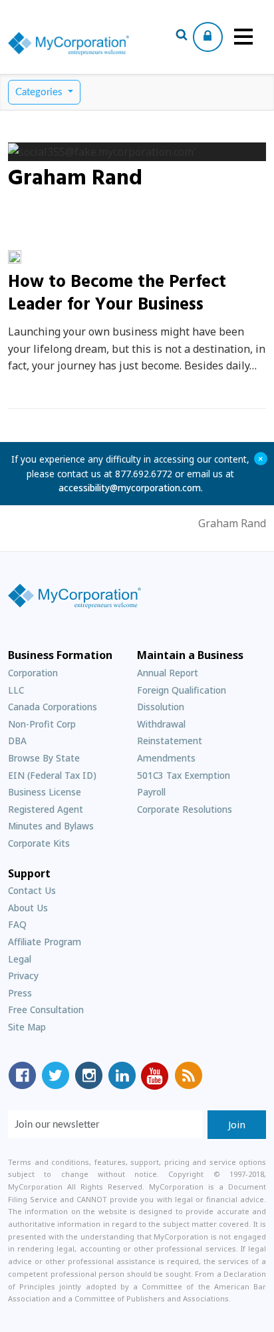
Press (20, 993)
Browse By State (44, 758)
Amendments (166, 758)
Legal (19, 959)
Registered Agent (45, 809)
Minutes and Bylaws (51, 825)
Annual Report (167, 672)
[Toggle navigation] (243, 37)
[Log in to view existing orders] (208, 37)
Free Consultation (46, 1009)
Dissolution (160, 706)
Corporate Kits (39, 843)
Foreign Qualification (181, 690)
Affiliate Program (44, 941)
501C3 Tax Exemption (183, 775)
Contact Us (32, 890)
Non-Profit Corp (42, 724)
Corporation (33, 672)
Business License (44, 791)
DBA (17, 740)
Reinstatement (169, 740)
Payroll (151, 791)
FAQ (17, 924)
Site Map (27, 1026)
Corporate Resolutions (184, 809)
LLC (16, 690)
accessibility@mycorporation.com (130, 487)
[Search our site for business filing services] (182, 36)
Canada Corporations (52, 706)
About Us (28, 907)
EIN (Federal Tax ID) (52, 775)
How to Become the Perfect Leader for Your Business (117, 294)
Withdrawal (161, 724)
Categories (40, 92)
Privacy (23, 975)
